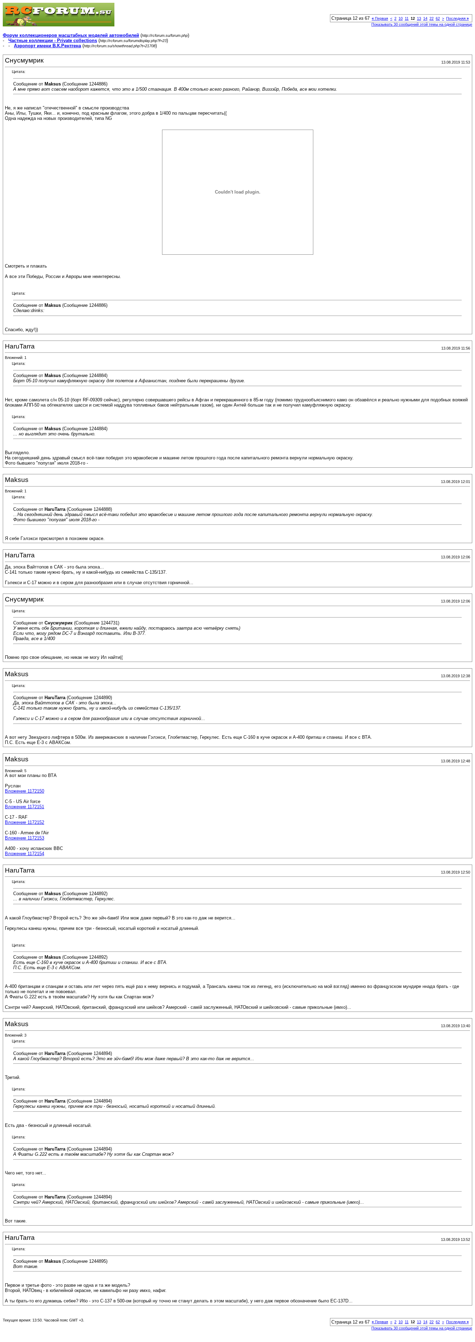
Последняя (457, 18)
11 (407, 18)
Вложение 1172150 (24, 791)
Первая (380, 18)
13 (419, 18)
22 (431, 18)
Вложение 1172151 (24, 806)
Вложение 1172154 (24, 853)
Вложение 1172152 (24, 822)
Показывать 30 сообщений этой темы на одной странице (421, 24)
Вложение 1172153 (24, 838)
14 (425, 18)
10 (400, 18)
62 (438, 18)
